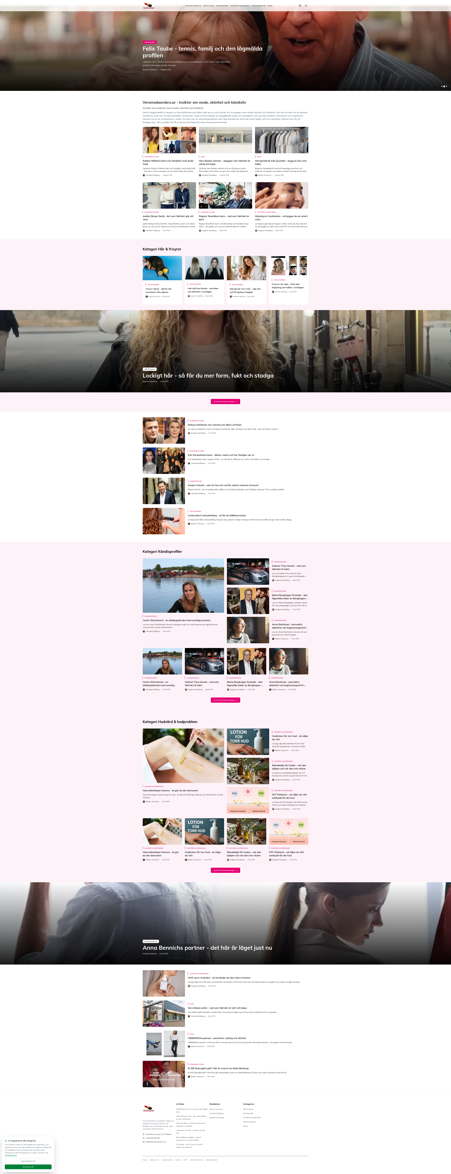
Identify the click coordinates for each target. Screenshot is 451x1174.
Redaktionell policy (196, 1160)
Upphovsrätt (154, 1160)
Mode (270, 5)
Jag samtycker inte (28, 1161)
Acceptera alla (28, 1167)
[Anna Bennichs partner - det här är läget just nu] (225, 923)
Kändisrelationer (259, 5)
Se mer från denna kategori (224, 401)
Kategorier (248, 1104)
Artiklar (180, 1104)
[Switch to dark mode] (306, 6)
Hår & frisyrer (208, 5)
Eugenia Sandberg (150, 381)
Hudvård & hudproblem (240, 5)
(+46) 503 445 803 (153, 1138)
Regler (145, 1160)
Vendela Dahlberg (150, 954)
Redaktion (215, 1104)
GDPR (185, 1160)
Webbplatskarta (211, 1160)
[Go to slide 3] (446, 86)
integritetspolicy (11, 1155)
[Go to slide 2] (444, 86)
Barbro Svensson (149, 70)
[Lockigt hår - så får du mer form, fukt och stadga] (225, 351)
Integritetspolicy (167, 1160)
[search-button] (300, 5)
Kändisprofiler (222, 5)
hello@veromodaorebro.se (156, 1142)
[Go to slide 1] (442, 86)
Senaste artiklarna (193, 5)
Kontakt (178, 1160)
